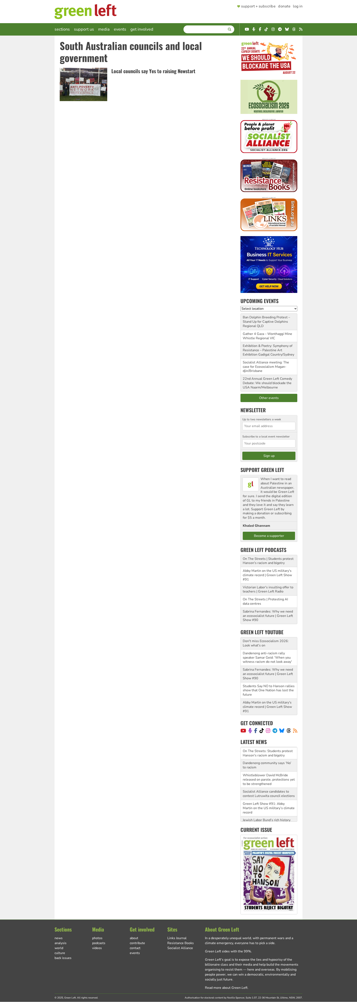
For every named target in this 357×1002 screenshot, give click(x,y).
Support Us (84, 29)
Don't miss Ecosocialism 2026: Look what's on (266, 643)
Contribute (137, 943)
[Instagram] (268, 730)
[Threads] (289, 730)
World (59, 948)
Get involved (141, 29)
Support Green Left (262, 469)
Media (104, 29)
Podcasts (98, 943)
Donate (284, 6)
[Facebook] (255, 730)
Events (120, 29)
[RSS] (295, 730)
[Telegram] (275, 730)
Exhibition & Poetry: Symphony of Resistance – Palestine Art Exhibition (267, 350)
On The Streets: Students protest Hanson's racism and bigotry (268, 753)
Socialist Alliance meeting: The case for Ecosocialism (266, 364)
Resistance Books (180, 943)
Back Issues (63, 958)
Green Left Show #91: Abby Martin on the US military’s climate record (269, 808)
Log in (297, 6)
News (59, 938)
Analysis (61, 943)
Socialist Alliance (180, 948)
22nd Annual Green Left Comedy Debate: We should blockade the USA (267, 383)
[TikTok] (261, 730)
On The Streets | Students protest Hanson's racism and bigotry (268, 561)
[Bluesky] (281, 730)
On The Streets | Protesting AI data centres (265, 601)
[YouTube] (243, 730)
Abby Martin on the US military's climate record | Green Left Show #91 (267, 575)
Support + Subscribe (258, 6)
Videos (97, 948)
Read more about (226, 987)
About (134, 938)
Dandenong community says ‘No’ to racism (267, 765)
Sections (62, 29)
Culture (60, 953)
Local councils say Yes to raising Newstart (153, 71)
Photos (97, 938)
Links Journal (177, 938)
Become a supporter (269, 536)
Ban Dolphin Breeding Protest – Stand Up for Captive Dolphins (266, 319)
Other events (269, 398)
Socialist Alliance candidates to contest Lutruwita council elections (269, 793)
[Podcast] (250, 730)
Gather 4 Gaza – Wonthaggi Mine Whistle (267, 336)
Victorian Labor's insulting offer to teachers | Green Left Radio (268, 589)
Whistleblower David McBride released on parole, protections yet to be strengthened (269, 779)
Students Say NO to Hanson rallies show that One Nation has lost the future (269, 690)
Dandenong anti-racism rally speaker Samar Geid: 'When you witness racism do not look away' (267, 657)
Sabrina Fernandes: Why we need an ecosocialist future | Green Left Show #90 (268, 615)
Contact (135, 948)
